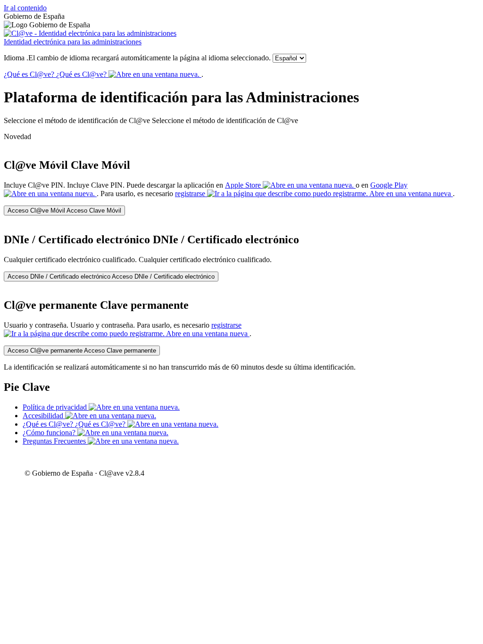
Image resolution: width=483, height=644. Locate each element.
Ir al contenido (25, 8)
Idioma (137, 58)
